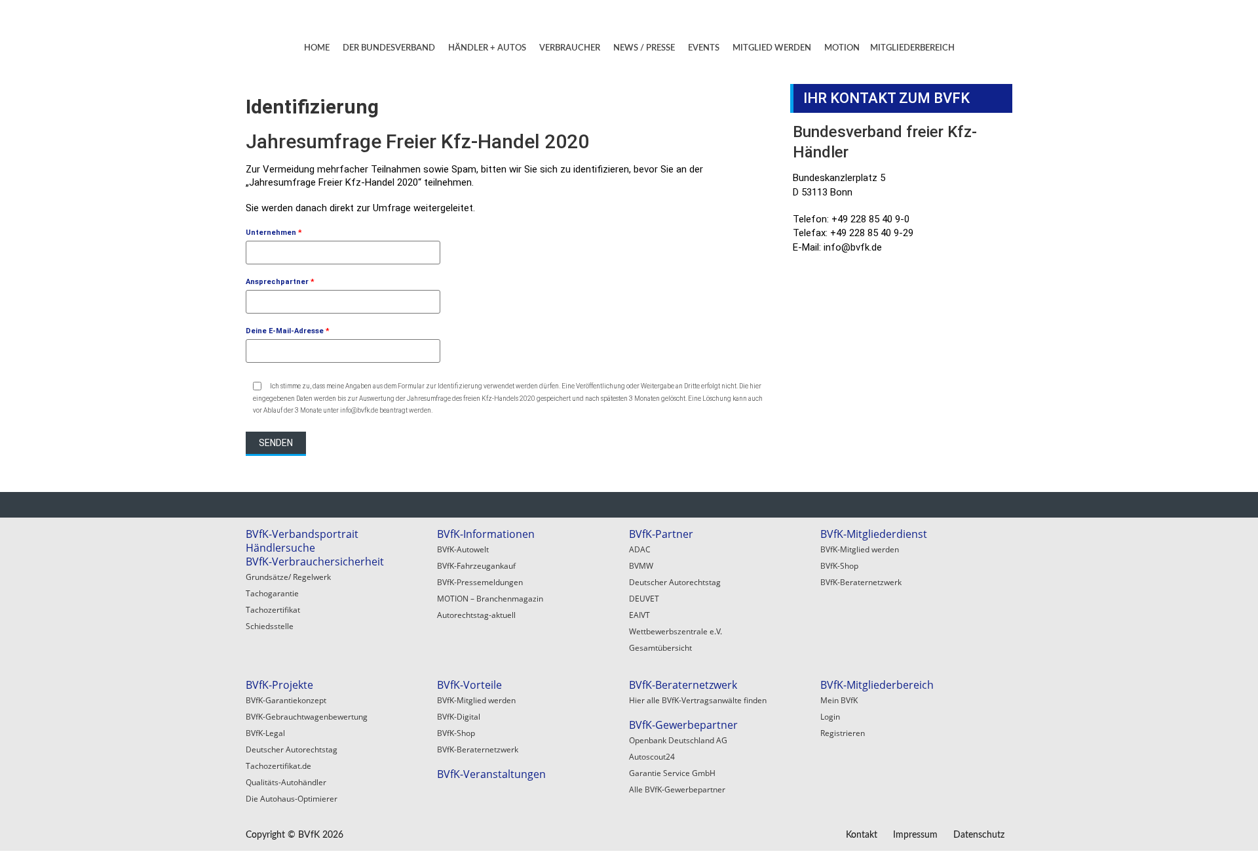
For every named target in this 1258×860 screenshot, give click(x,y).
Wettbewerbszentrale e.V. (675, 631)
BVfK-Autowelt (463, 549)
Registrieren (842, 733)
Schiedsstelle (270, 626)
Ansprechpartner (280, 281)
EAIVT (639, 615)
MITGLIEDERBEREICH (912, 48)
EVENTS (703, 48)
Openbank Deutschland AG (678, 740)
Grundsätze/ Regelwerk (288, 577)
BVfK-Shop (839, 565)
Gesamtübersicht (660, 647)
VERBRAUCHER (569, 48)
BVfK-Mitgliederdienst (873, 534)
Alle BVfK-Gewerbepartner (677, 789)
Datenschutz (978, 835)
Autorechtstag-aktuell (476, 615)
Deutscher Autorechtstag (675, 582)
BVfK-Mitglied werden (859, 549)
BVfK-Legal (265, 733)
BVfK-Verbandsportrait (302, 534)
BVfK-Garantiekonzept (286, 700)
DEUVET (644, 598)
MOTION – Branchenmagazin (490, 598)
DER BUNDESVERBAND (389, 48)
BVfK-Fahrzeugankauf (476, 565)
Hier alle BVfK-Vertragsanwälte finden (698, 700)
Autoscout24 (652, 756)
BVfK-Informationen (486, 534)
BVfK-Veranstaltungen (491, 774)
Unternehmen (274, 232)
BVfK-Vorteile (469, 685)
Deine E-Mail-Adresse (288, 331)
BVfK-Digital (458, 716)
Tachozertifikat (273, 609)
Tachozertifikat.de (278, 765)
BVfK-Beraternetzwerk (861, 582)
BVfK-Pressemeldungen (480, 582)
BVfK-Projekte (279, 685)
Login (830, 716)
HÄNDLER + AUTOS (487, 48)
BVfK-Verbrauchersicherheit (315, 561)
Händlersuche (280, 548)
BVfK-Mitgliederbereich (877, 685)
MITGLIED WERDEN (772, 48)
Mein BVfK (839, 700)
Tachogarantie (272, 593)
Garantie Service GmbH (672, 773)
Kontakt (861, 835)
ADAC (640, 549)
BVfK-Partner (661, 534)
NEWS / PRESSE (644, 48)
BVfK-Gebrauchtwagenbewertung (307, 716)
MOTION (842, 48)
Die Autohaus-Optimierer (291, 798)
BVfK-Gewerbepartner (683, 725)
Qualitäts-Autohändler (286, 782)
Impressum (915, 835)
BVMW (641, 565)
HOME (317, 48)
